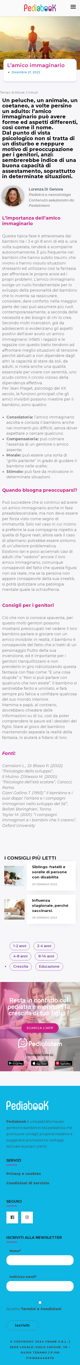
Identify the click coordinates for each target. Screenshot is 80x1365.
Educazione (49, 966)
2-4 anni (44, 946)
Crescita (20, 966)
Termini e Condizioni (41, 1309)
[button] (73, 7)
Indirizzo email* (23, 1277)
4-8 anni (20, 956)
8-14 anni (46, 956)
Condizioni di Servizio (27, 1183)
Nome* (15, 1251)
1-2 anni (19, 946)
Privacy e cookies (23, 1174)
